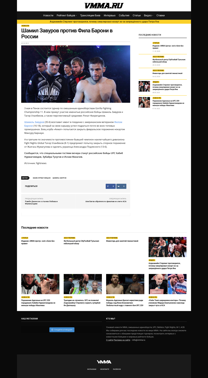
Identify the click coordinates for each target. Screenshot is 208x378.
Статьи (137, 15)
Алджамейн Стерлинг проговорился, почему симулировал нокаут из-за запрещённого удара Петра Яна (104, 21)
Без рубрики (158, 56)
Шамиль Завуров (34, 122)
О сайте (109, 340)
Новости (48, 15)
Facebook (117, 369)
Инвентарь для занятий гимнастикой (167, 73)
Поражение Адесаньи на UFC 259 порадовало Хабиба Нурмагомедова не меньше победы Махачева (168, 103)
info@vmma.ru (138, 340)
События (124, 15)
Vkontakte (104, 369)
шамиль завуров (59, 178)
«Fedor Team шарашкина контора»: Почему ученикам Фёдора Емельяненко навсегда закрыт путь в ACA (167, 303)
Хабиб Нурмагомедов (42, 178)
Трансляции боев (90, 15)
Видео (148, 15)
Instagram (91, 369)
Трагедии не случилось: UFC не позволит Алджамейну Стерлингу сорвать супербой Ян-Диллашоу (82, 303)
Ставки (160, 15)
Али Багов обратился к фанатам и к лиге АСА (105, 201)
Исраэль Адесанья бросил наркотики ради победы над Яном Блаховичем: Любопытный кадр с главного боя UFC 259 (124, 303)
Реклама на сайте (122, 340)
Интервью (109, 15)
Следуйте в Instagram (63, 330)
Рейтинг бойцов (66, 15)
